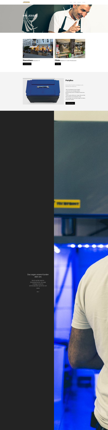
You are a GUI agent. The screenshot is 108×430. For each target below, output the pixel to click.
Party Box (79, 2)
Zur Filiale (57, 63)
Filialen (75, 2)
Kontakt (84, 2)
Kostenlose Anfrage (70, 103)
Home (71, 2)
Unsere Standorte (27, 21)
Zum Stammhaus (27, 63)
